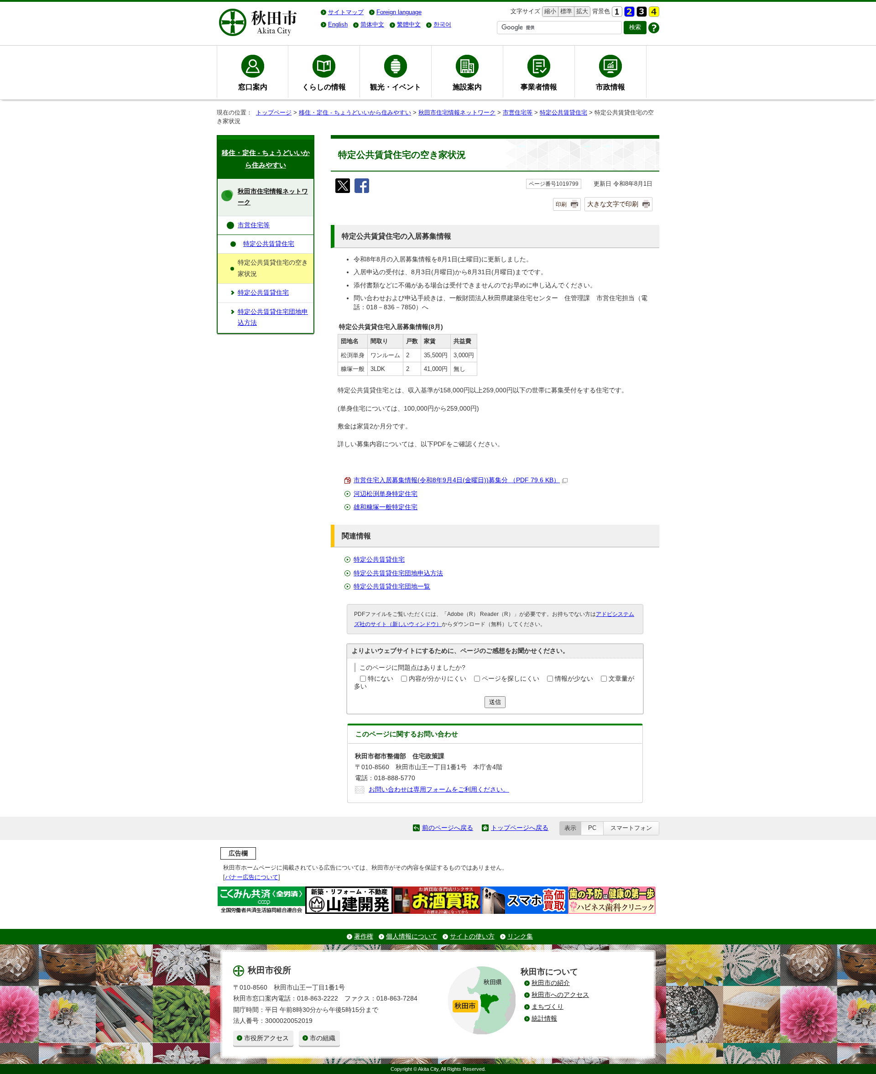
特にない (380, 678)
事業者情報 (539, 87)
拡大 (581, 11)
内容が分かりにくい (437, 678)
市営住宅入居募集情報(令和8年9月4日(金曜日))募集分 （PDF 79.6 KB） (457, 480)
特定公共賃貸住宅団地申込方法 (398, 573)
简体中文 (372, 24)
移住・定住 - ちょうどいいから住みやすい (355, 112)
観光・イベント (395, 87)
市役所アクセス (266, 1038)
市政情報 (610, 87)
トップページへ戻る (519, 827)
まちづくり (547, 1006)
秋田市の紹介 (551, 983)
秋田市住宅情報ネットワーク (456, 112)
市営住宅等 (517, 112)
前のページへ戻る (447, 827)
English (338, 24)
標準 (565, 11)
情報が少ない (574, 678)
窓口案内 (252, 87)
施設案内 (467, 87)
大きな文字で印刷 (612, 204)
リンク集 (520, 936)
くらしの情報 (324, 87)
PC (592, 827)
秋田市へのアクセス (560, 994)
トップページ (274, 112)
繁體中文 (409, 24)
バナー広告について (251, 877)
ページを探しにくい (510, 678)
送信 (495, 702)
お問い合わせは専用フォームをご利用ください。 (439, 789)
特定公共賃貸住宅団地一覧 (392, 586)
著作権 (363, 936)
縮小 (549, 11)
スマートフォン (631, 827)
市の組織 (322, 1038)
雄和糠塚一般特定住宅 (385, 507)
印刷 (561, 204)
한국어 (442, 24)
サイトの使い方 (472, 936)
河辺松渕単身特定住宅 (385, 493)
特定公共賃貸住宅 (563, 112)
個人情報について (411, 936)
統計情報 (544, 1018)
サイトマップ (346, 12)
